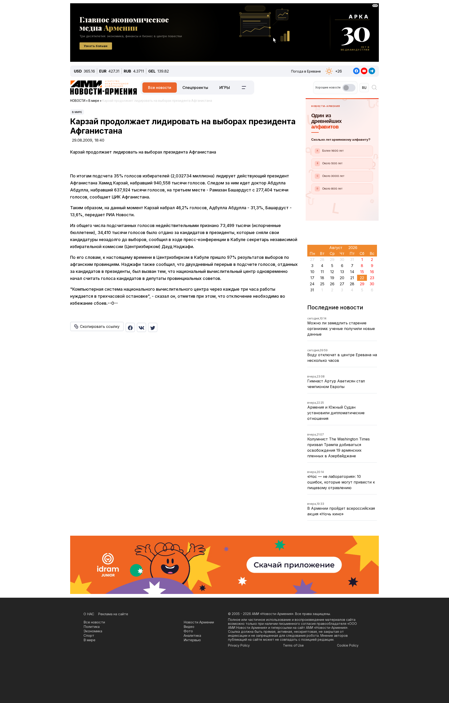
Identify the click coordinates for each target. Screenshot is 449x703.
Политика (91, 626)
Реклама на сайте (113, 614)
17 (312, 277)
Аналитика (192, 635)
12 (332, 271)
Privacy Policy (239, 645)
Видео (189, 626)
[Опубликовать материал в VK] (141, 327)
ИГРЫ (224, 87)
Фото (188, 631)
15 (362, 271)
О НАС (88, 614)
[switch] (348, 88)
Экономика (92, 631)
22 (362, 277)
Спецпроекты (195, 87)
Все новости (159, 87)
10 (312, 271)
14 (352, 271)
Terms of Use (293, 645)
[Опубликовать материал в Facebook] (130, 327)
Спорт (88, 635)
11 (322, 271)
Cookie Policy (347, 645)
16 (372, 271)
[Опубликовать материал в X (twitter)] (152, 327)
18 (322, 277)
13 (342, 271)
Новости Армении (199, 622)
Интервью (192, 640)
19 (332, 277)
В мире (77, 112)
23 (372, 277)
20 (342, 277)
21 (352, 277)
